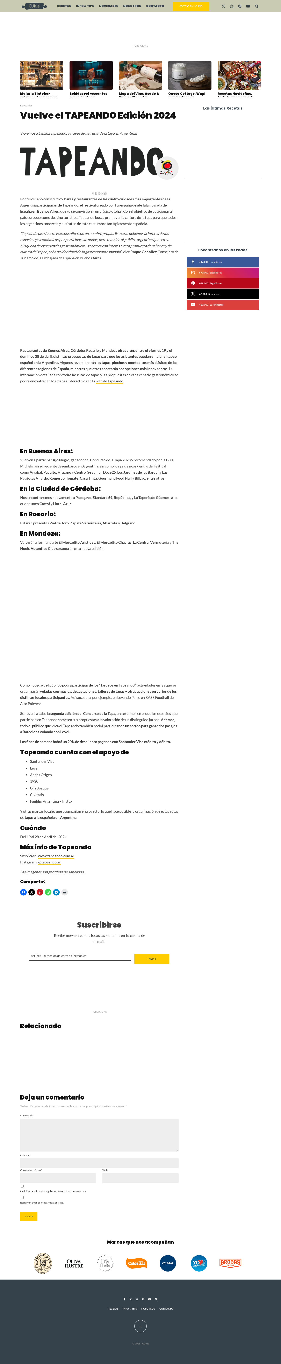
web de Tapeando (109, 381)
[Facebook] (124, 1299)
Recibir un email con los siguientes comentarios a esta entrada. (53, 1191)
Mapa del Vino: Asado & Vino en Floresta (139, 95)
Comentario (27, 1115)
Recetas (64, 6)
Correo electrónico (31, 1170)
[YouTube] (248, 6)
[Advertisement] (140, 28)
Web (105, 1170)
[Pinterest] (240, 6)
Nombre (25, 1155)
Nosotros (132, 6)
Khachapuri (214, 121)
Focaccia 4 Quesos (220, 168)
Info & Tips (85, 6)
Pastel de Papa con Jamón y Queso (228, 152)
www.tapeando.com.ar (56, 856)
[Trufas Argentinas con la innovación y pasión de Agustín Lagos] (46, 1058)
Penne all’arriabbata (222, 137)
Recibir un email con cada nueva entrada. (42, 1202)
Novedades (108, 6)
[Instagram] (232, 6)
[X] (223, 6)
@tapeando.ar (49, 862)
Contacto (155, 6)
